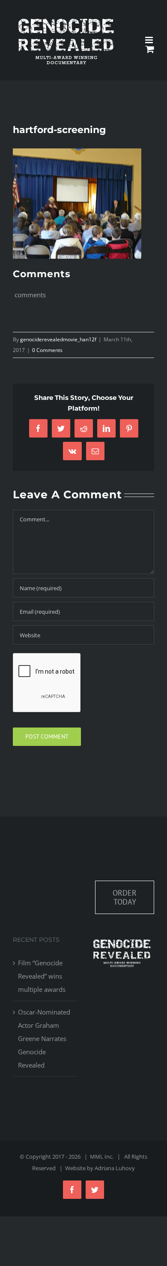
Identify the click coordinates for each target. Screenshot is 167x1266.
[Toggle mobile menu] (149, 39)
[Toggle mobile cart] (150, 48)
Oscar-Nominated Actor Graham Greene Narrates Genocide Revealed (44, 1038)
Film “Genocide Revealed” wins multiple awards (42, 976)
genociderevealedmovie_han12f (58, 339)
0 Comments (47, 350)
